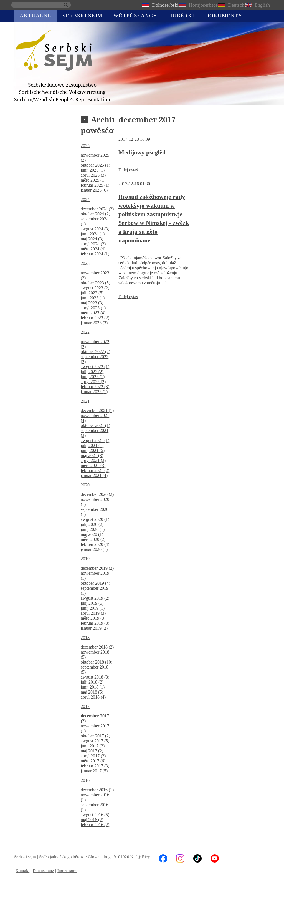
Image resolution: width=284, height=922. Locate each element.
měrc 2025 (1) (93, 180)
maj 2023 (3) (92, 302)
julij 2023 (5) (92, 292)
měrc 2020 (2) (93, 539)
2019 (85, 558)
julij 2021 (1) (92, 445)
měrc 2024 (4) (93, 249)
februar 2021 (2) (95, 470)
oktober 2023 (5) (95, 282)
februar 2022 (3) (95, 386)
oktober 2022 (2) (95, 351)
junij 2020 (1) (93, 529)
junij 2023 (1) (93, 297)
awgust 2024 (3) (95, 229)
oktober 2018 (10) (96, 662)
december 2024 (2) (97, 209)
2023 (85, 263)
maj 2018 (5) (92, 692)
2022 (85, 332)
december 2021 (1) (97, 410)
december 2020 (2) (97, 494)
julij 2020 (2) (92, 524)
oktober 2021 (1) (95, 425)
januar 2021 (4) (94, 475)
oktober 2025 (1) (95, 165)
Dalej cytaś (128, 169)
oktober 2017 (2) (95, 735)
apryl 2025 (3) (93, 175)
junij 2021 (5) (93, 450)
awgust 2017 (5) (95, 740)
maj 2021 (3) (92, 455)
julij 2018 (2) (92, 682)
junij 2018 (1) (93, 687)
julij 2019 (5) (92, 603)
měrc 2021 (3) (93, 465)
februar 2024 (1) (95, 254)
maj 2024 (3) (92, 239)
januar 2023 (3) (94, 322)
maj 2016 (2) (92, 819)
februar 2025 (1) (95, 185)
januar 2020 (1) (94, 549)
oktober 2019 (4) (95, 583)
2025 (85, 145)
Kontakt (22, 870)
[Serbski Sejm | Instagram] (180, 861)
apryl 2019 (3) (93, 613)
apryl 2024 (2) (93, 244)
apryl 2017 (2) (93, 755)
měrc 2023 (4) (93, 312)
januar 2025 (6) (94, 190)
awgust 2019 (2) (95, 598)
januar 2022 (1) (94, 391)
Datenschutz (43, 870)
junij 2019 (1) (93, 608)
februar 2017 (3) (95, 765)
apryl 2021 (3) (93, 460)
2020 (85, 485)
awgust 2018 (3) (95, 677)
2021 (85, 401)
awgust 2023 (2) (95, 287)
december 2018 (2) (97, 647)
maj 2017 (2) (92, 750)
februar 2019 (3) (95, 623)
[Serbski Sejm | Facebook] (163, 861)
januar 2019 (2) (94, 628)
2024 (85, 199)
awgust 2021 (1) (95, 440)
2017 (85, 706)
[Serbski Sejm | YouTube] (215, 861)
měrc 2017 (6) (93, 760)
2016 (85, 780)
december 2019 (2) (97, 568)
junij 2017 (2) (93, 745)
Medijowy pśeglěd (142, 152)
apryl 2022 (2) (93, 381)
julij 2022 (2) (92, 371)
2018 (85, 637)
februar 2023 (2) (95, 317)
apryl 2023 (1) (93, 307)
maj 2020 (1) (92, 534)
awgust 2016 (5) (95, 814)
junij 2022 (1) (93, 376)
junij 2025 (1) (93, 170)
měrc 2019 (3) (93, 618)
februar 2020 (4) (95, 544)
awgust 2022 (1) (95, 366)
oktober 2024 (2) (95, 214)
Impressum (67, 870)
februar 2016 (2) (95, 824)
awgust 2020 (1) (95, 519)
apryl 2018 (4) (93, 697)
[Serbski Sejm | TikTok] (197, 861)
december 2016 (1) (97, 789)
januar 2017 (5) (94, 770)
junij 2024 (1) (93, 234)
